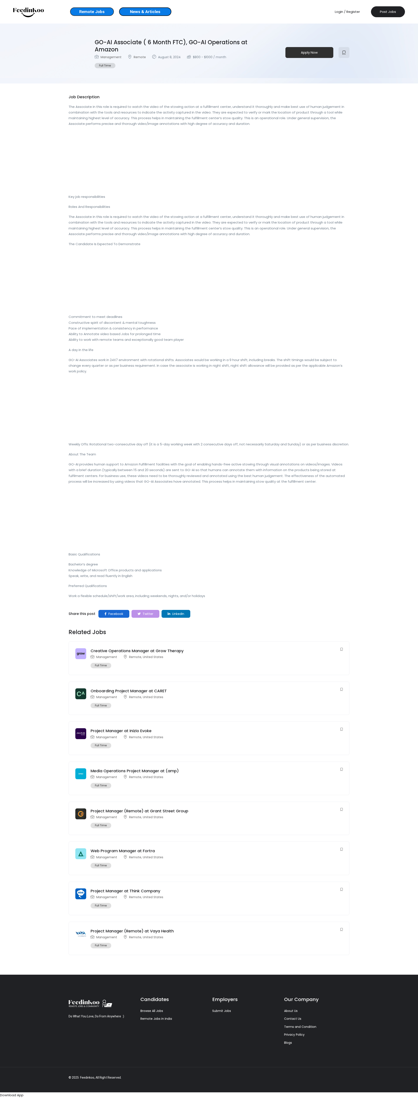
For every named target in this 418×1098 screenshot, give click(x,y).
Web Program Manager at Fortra (123, 851)
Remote (140, 57)
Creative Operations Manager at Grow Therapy (137, 650)
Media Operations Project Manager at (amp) (135, 771)
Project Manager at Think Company (125, 891)
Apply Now (309, 52)
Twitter (147, 614)
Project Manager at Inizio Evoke (121, 730)
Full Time (105, 65)
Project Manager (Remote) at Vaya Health (132, 931)
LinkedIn (177, 614)
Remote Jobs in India (156, 1019)
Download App (12, 1095)
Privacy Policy (294, 1034)
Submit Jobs (221, 1011)
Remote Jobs (91, 11)
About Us (291, 1011)
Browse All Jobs (151, 1011)
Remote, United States (146, 657)
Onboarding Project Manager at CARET (129, 691)
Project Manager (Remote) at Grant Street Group (139, 811)
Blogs (288, 1042)
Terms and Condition (300, 1027)
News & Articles (145, 11)
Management (111, 57)
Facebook (115, 614)
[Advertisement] (199, 161)
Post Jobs (388, 11)
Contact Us (292, 1019)
